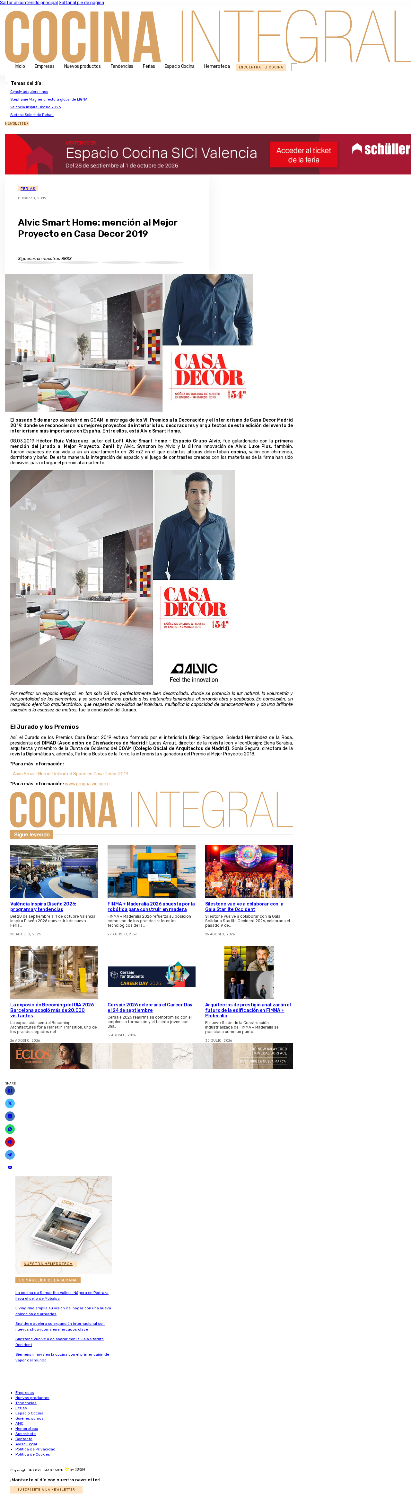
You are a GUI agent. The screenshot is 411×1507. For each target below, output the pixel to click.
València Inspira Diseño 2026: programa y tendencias (43, 906)
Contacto (23, 1439)
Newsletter (17, 123)
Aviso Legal (26, 1444)
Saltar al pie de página (81, 2)
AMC (19, 1423)
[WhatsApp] (10, 1129)
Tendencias (122, 66)
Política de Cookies (32, 1454)
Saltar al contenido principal (29, 2)
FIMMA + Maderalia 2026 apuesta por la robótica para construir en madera (151, 906)
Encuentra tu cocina (261, 67)
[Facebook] (10, 1090)
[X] (10, 1103)
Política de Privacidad (35, 1449)
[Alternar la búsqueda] (294, 67)
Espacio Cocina (180, 66)
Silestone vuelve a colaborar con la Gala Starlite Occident (244, 906)
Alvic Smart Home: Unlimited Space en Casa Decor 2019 (70, 774)
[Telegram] (10, 1155)
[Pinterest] (10, 1142)
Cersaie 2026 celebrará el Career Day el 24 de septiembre (150, 1007)
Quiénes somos (29, 1418)
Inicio (20, 66)
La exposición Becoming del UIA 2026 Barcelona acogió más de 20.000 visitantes (52, 1010)
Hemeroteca (217, 66)
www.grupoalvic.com (86, 784)
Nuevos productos (82, 66)
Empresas (45, 66)
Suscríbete (25, 1433)
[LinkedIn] (10, 1116)
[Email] (10, 1168)
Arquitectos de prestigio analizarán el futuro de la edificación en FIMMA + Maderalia (248, 1010)
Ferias (149, 66)
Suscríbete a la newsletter (46, 1490)
